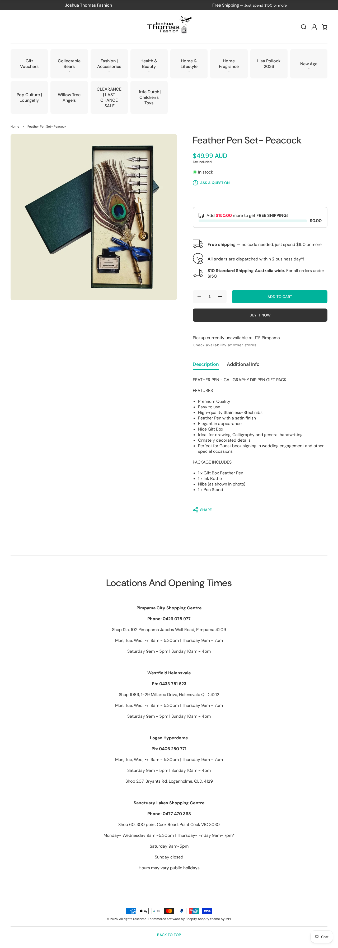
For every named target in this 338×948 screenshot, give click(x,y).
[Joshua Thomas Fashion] (169, 27)
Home (15, 126)
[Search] (303, 27)
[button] (69, 63)
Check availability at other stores (224, 345)
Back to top (169, 934)
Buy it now (260, 315)
